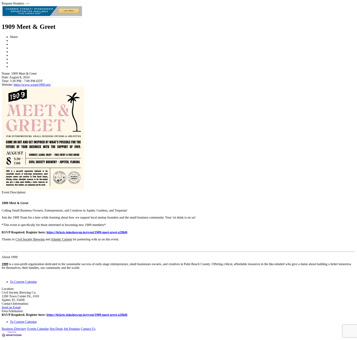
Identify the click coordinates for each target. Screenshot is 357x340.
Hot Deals (56, 329)
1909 (5, 264)
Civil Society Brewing (30, 239)
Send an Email (11, 307)
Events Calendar (38, 329)
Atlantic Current (61, 239)
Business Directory (14, 329)
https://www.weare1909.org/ (32, 84)
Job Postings (72, 329)
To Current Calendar (23, 282)
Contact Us (88, 329)
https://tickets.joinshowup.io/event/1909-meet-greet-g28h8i (86, 232)
